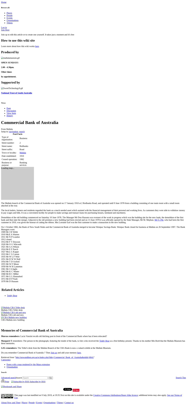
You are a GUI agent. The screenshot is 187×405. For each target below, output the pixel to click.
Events (9, 18)
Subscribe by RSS (37, 381)
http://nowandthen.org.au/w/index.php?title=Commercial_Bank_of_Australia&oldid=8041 (55, 357)
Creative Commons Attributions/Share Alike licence (115, 395)
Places (9, 13)
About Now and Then (10, 402)
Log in (4, 27)
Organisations (12, 20)
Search (3, 372)
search (22, 131)
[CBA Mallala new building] (14, 317)
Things (10, 23)
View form (11, 113)
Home (3, 2)
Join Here (5, 30)
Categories (5, 360)
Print (6, 381)
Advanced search (8, 377)
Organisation (12, 367)
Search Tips (181, 377)
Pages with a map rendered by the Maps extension (28, 364)
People (9, 15)
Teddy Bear (12, 295)
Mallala (23, 153)
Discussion (11, 111)
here (37, 46)
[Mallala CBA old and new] (13, 312)
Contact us (69, 402)
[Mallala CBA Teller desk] (13, 307)
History (10, 116)
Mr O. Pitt (159, 220)
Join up (54, 353)
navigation (13, 131)
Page (9, 108)
